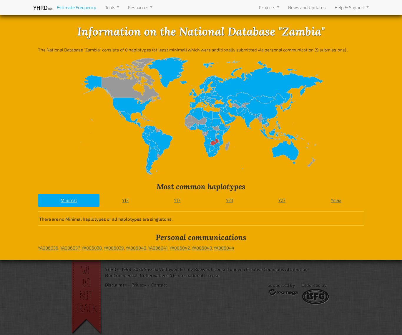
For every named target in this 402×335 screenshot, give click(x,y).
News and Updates (307, 7)
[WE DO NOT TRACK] (88, 297)
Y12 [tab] (125, 200)
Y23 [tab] (229, 200)
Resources (138, 7)
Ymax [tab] (336, 200)
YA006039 (114, 247)
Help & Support (350, 7)
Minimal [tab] (69, 200)
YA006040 (136, 247)
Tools (110, 7)
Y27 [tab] (281, 200)
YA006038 (92, 247)
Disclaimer (116, 284)
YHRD (42, 7)
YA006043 (202, 247)
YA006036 (48, 247)
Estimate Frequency (76, 7)
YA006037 (70, 247)
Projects (267, 7)
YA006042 (180, 247)
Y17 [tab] (177, 200)
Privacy (139, 284)
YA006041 (158, 247)
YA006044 (224, 247)
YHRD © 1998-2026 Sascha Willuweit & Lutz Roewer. (157, 269)
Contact (159, 284)
